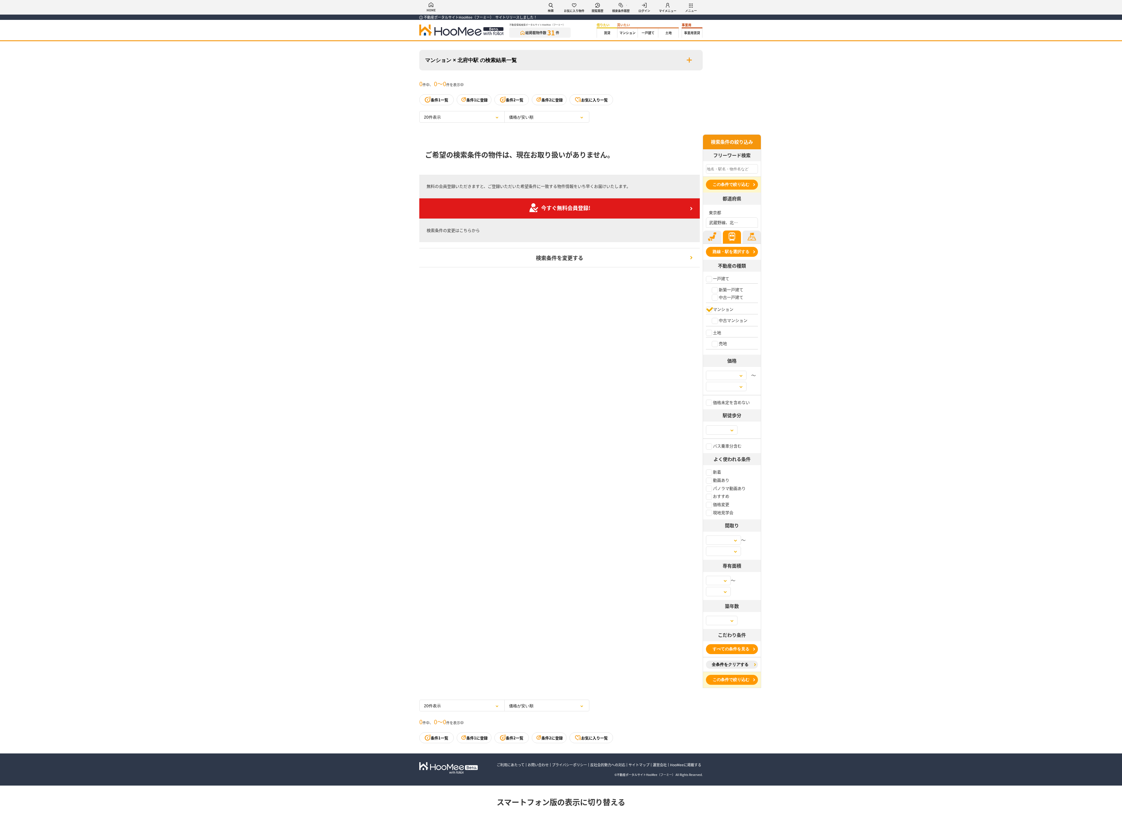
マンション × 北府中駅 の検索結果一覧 (471, 60)
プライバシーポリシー (569, 764)
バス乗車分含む (727, 446)
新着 (716, 472)
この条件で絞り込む (731, 184)
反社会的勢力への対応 (607, 764)
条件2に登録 (552, 100)
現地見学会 (722, 512)
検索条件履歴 (621, 10)
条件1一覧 (439, 100)
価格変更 (720, 504)
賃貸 (607, 32)
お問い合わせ (538, 764)
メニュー (691, 10)
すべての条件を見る (731, 649)
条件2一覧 (514, 100)
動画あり (720, 480)
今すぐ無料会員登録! (566, 208)
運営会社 (660, 764)
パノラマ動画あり (729, 488)
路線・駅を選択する (731, 251)
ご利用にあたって (510, 764)
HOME (431, 10)
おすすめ (720, 496)
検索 (551, 10)
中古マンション (732, 320)
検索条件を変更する (559, 257)
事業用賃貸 (692, 32)
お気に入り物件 (574, 10)
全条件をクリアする (730, 664)
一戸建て (648, 32)
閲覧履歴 (597, 10)
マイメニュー (667, 10)
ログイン (644, 10)
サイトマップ (639, 764)
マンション (627, 32)
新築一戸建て (730, 289)
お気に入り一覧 (594, 100)
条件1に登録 (477, 100)
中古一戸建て (730, 297)
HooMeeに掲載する (685, 764)
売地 (722, 343)
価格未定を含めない (731, 402)
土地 (668, 32)
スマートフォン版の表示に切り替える (561, 801)
